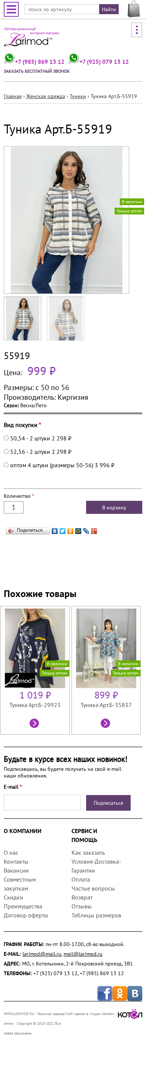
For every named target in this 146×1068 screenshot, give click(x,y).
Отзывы (82, 906)
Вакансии (16, 870)
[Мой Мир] (78, 529)
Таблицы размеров (96, 915)
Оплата (81, 879)
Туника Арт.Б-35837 (106, 705)
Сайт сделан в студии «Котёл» (90, 1013)
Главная (13, 96)
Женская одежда (45, 96)
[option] (36, 670)
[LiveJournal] (86, 529)
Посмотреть (35, 724)
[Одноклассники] (70, 529)
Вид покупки (22, 424)
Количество (19, 496)
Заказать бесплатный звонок (37, 71)
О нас (11, 852)
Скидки (13, 897)
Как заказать (88, 852)
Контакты (16, 861)
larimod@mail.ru (41, 954)
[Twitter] (63, 529)
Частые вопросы (93, 888)
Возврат (82, 897)
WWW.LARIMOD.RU (19, 1013)
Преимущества (23, 906)
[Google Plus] (94, 529)
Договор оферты (26, 915)
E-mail (13, 786)
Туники (78, 96)
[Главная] (32, 39)
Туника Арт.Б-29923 (35, 705)
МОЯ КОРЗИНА (133, 9)
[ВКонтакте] (55, 529)
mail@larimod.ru (83, 954)
